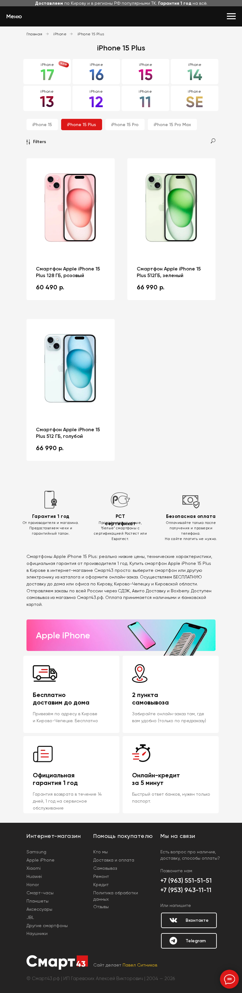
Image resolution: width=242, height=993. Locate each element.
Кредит (101, 884)
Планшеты (37, 900)
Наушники (37, 933)
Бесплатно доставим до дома (61, 698)
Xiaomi (33, 868)
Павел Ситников (140, 964)
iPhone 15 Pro (125, 124)
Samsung (36, 851)
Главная (34, 34)
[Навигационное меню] (231, 16)
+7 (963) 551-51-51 (186, 880)
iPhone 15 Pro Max (172, 124)
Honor (32, 884)
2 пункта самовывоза (150, 698)
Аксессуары (39, 909)
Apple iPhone (40, 859)
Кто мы (100, 851)
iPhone (59, 34)
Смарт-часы (40, 892)
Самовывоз (105, 868)
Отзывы (101, 906)
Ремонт (101, 876)
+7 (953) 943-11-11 (185, 890)
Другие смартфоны (47, 925)
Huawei (34, 876)
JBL (30, 917)
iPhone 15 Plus (91, 34)
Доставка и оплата (113, 859)
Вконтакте (197, 920)
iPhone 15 (42, 124)
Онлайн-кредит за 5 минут (156, 779)
